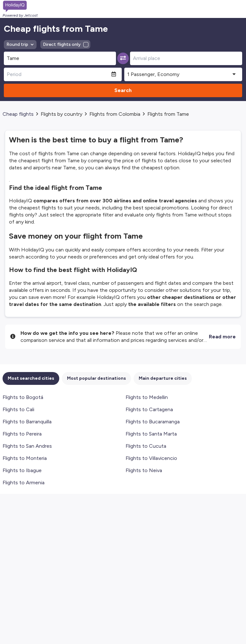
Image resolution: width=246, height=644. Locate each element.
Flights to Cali (18, 409)
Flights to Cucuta (146, 446)
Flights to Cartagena (149, 409)
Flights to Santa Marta (151, 434)
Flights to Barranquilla (27, 422)
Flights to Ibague (22, 470)
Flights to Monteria (25, 458)
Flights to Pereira (22, 434)
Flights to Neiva (144, 470)
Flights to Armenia (24, 482)
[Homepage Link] (20, 6)
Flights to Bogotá (23, 397)
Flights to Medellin (147, 397)
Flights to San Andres (27, 446)
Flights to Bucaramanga (153, 422)
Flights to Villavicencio (151, 458)
